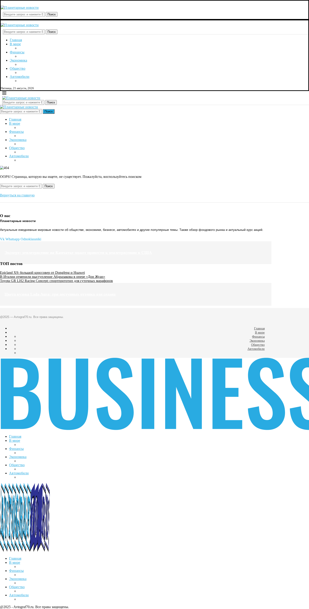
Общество (17, 68)
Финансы (17, 52)
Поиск (52, 14)
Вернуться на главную (17, 195)
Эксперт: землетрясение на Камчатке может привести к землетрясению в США (78, 252)
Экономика (18, 60)
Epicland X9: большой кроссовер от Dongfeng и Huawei (42, 273)
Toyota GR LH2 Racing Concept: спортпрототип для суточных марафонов (56, 281)
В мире (15, 44)
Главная (16, 40)
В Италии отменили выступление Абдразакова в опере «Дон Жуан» (52, 277)
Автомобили (19, 77)
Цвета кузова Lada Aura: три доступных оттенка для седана (60, 294)
